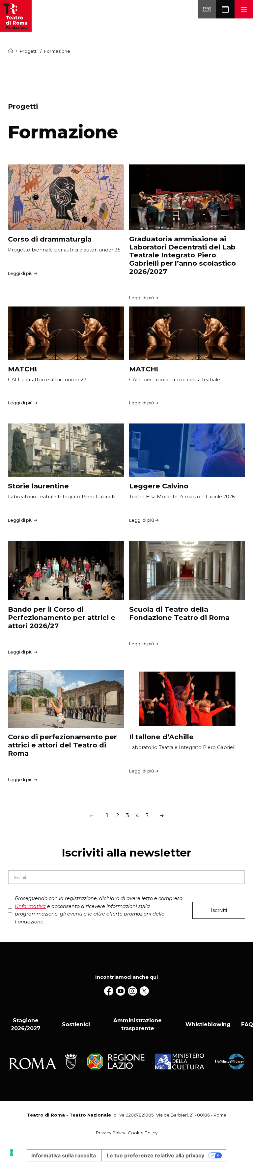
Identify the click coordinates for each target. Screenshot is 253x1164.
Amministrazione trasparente (137, 1024)
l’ (30, 906)
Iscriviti (219, 910)
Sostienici (76, 1024)
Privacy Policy (110, 1132)
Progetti (29, 51)
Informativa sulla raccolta (63, 1155)
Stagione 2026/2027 (26, 1024)
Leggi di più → (23, 273)
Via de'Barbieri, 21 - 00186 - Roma (191, 1115)
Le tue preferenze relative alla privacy (155, 1155)
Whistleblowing (208, 1024)
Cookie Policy (142, 1132)
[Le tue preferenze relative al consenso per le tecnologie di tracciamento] (11, 1152)
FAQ (247, 1024)
